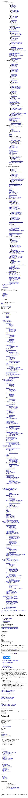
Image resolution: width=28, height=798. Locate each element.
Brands (4, 285)
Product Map (6, 769)
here (20, 647)
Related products (6, 666)
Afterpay (5, 757)
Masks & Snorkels (23, 610)
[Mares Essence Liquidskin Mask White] (9, 628)
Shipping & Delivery (7, 754)
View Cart (5, 778)
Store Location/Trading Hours (9, 752)
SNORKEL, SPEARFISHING (11, 610)
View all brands (4, 734)
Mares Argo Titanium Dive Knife (8, 705)
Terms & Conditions (7, 753)
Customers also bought (8, 667)
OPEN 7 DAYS (4, 303)
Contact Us (5, 764)
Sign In (4, 776)
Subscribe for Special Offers (7, 710)
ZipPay (4, 756)
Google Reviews (6, 771)
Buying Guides (6, 765)
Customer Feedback (7, 766)
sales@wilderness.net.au (14, 788)
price (15, 649)
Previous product (7, 618)
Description (5, 664)
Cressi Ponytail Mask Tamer (7, 698)
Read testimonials (7, 726)
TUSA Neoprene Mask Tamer (7, 691)
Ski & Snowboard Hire (8, 758)
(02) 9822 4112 (15, 787)
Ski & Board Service (7, 759)
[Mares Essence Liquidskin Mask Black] (9, 627)
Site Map (5, 768)
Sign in (4, 295)
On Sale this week (7, 284)
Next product (6, 621)
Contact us (5, 287)
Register (5, 296)
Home (2, 610)
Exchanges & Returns (8, 662)
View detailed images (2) (6, 625)
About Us (5, 751)
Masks (2, 612)
